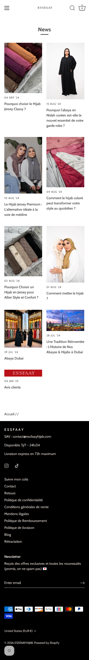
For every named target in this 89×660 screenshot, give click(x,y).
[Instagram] (6, 465)
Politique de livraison (19, 528)
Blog (7, 535)
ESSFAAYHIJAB (23, 642)
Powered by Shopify (46, 642)
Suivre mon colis (16, 479)
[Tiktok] (17, 465)
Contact (10, 486)
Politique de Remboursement (25, 521)
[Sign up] (82, 582)
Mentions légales (16, 514)
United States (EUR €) (18, 631)
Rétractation (13, 541)
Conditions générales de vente (26, 507)
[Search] (72, 8)
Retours (10, 493)
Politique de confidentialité (23, 500)
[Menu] (7, 8)
